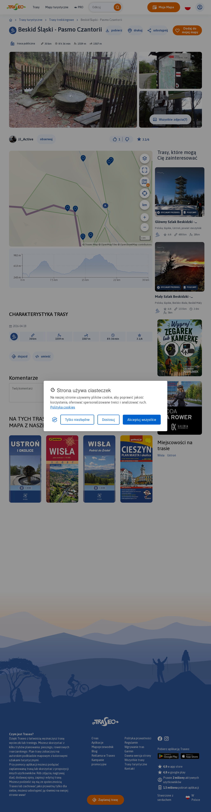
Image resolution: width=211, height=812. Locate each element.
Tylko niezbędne (77, 419)
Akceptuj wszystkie (141, 419)
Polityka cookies (62, 407)
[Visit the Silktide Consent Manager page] (54, 419)
